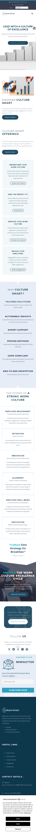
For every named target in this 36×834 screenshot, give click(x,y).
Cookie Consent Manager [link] (9, 799)
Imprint (8, 727)
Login (10, 8)
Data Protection (11, 730)
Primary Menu (32, 13)
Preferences (18, 829)
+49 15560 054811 (19, 5)
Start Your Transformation (18, 43)
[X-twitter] (9, 649)
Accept (18, 818)
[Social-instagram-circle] (27, 649)
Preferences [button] (27, 813)
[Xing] (18, 649)
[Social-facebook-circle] (22, 649)
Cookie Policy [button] (16, 811)
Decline (18, 824)
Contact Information (13, 732)
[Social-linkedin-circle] (13, 649)
